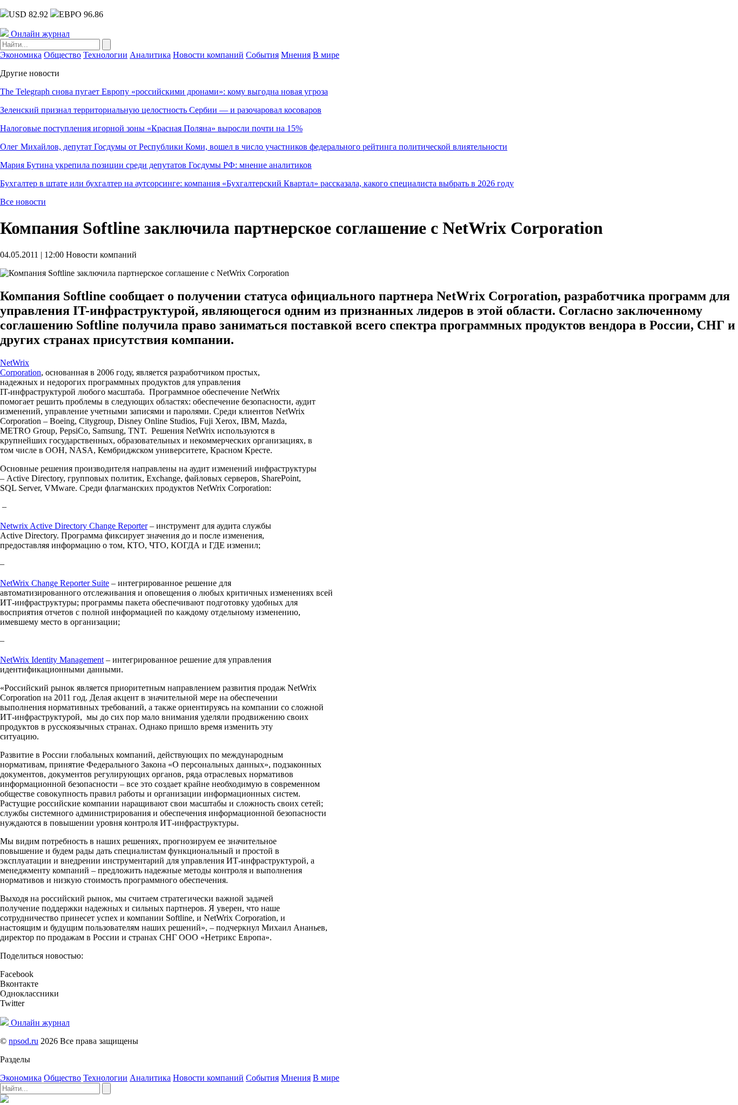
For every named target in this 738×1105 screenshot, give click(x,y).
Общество (62, 54)
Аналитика (150, 54)
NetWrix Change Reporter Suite (54, 583)
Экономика (21, 54)
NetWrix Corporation (20, 367)
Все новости (23, 201)
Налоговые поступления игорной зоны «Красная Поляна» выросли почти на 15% (151, 128)
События (262, 54)
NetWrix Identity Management (52, 659)
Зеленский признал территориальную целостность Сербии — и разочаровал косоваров (160, 109)
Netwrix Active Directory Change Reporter (73, 525)
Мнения (296, 54)
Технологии (105, 54)
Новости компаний (208, 54)
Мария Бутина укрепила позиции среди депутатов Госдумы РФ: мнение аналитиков (156, 165)
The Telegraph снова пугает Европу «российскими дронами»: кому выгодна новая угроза (164, 91)
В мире (326, 54)
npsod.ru (23, 1041)
